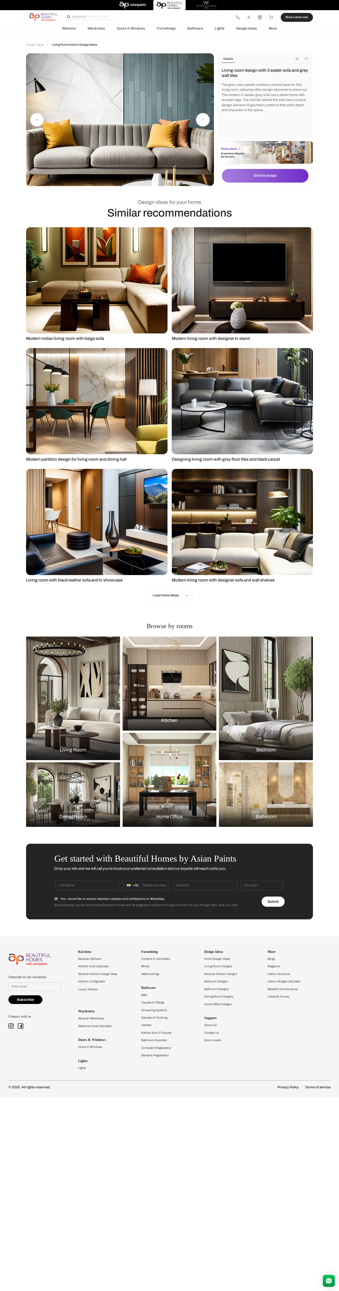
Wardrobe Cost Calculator (95, 1026)
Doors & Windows (131, 28)
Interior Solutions (279, 973)
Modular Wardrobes (91, 1018)
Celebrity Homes (278, 996)
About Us (210, 1025)
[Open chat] (329, 1281)
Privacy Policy (288, 1087)
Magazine (274, 966)
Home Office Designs (218, 1004)
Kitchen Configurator (91, 981)
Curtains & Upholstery (155, 958)
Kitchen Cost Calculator (93, 966)
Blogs (271, 958)
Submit (273, 902)
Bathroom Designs (216, 989)
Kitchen (169, 720)
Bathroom (266, 816)
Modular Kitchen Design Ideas (97, 973)
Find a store (229, 148)
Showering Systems (154, 1010)
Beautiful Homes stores (283, 989)
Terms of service (318, 1087)
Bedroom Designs (216, 981)
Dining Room (73, 816)
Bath (144, 995)
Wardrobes (96, 28)
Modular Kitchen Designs (220, 973)
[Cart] (271, 17)
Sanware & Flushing (154, 1017)
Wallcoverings (150, 973)
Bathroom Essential (154, 1040)
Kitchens (69, 28)
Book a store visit (296, 17)
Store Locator (213, 1040)
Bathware (195, 28)
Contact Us (211, 1032)
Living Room (73, 749)
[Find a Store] (260, 17)
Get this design (265, 175)
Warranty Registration (155, 1055)
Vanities (146, 1025)
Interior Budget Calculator (284, 981)
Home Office (169, 816)
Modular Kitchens (89, 958)
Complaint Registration (156, 1047)
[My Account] (249, 17)
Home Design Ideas (217, 958)
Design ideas (246, 28)
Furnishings (166, 28)
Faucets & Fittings (152, 1002)
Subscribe (25, 999)
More (273, 28)
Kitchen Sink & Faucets (156, 1032)
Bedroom (266, 749)
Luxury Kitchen (88, 989)
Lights (219, 28)
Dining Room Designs (218, 996)
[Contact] (238, 17)
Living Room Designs (218, 966)
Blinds (145, 966)
